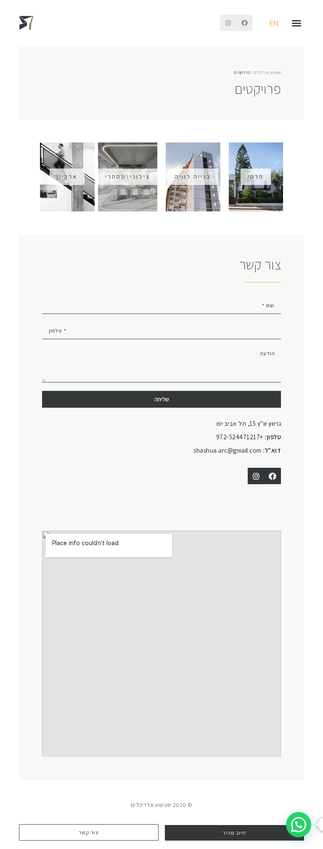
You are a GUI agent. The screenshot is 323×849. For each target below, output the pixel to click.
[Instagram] (228, 23)
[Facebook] (244, 23)
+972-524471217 (248, 436)
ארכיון (67, 176)
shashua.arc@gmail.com (237, 450)
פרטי (256, 176)
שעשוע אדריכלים (267, 72)
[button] (296, 23)
